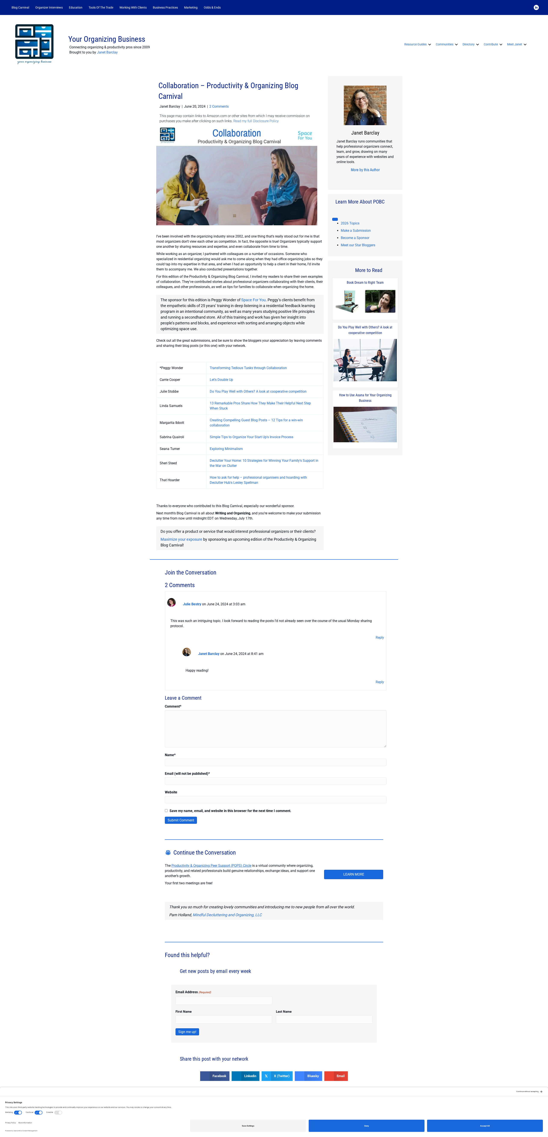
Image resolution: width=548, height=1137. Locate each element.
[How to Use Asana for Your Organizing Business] (365, 425)
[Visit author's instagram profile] (357, 178)
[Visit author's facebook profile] (350, 178)
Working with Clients (133, 7)
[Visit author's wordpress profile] (377, 178)
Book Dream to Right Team (365, 283)
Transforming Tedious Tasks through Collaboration (248, 368)
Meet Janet (514, 44)
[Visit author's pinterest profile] (363, 178)
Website (171, 792)
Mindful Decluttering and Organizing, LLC (227, 915)
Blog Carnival (20, 7)
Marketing (191, 7)
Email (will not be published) (187, 774)
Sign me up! (187, 1032)
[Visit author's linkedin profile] (370, 178)
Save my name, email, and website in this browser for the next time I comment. (230, 811)
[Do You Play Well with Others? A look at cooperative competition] (365, 360)
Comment (173, 706)
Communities (444, 44)
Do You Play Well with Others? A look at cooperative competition (258, 391)
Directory (469, 44)
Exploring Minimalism (226, 449)
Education (75, 7)
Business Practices (165, 7)
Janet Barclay (107, 52)
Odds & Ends (212, 7)
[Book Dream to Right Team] (365, 301)
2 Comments (219, 106)
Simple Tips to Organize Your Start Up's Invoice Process (251, 437)
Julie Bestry (192, 604)
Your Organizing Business (106, 39)
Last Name (284, 1012)
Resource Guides (415, 44)
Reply (380, 637)
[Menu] (335, 219)
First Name (184, 1012)
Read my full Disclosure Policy (256, 121)
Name (170, 755)
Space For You (253, 300)
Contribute (491, 44)
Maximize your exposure (181, 539)
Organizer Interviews (49, 7)
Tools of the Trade (101, 7)
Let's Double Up (221, 380)
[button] (229, 7)
